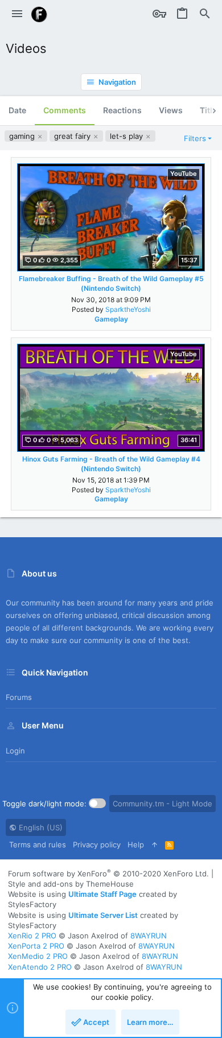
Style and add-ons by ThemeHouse (71, 883)
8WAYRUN (148, 935)
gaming (23, 136)
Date (17, 110)
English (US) (40, 827)
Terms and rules (37, 844)
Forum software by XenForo (108, 873)
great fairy (73, 136)
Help (136, 844)
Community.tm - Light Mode (162, 803)
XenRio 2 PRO (32, 935)
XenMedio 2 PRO (38, 956)
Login (15, 750)
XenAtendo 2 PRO (40, 966)
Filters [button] (195, 138)
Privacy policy (97, 844)
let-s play (127, 136)
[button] (17, 14)
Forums (19, 697)
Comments (64, 110)
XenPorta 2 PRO (36, 945)
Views (171, 110)
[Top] (154, 844)
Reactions (122, 110)
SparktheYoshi (128, 309)
